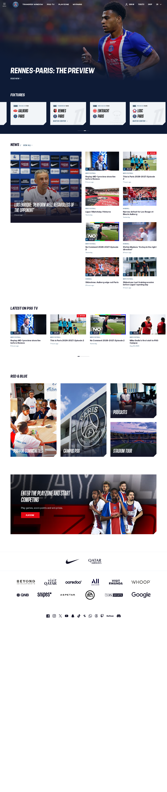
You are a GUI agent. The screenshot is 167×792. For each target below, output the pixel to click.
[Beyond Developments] (26, 582)
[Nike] (73, 561)
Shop (150, 4)
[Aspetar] (67, 595)
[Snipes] (44, 595)
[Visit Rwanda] (116, 582)
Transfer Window (32, 4)
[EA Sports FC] (90, 595)
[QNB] (23, 595)
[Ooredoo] (73, 582)
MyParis (77, 4)
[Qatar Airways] (94, 561)
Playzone (63, 4)
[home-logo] (16, 4)
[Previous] (13, 113)
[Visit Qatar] (50, 582)
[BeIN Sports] (114, 595)
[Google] (141, 595)
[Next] (153, 113)
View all (27, 145)
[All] (95, 582)
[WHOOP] (141, 582)
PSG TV (51, 4)
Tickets (141, 4)
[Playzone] (30, 515)
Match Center (59, 121)
